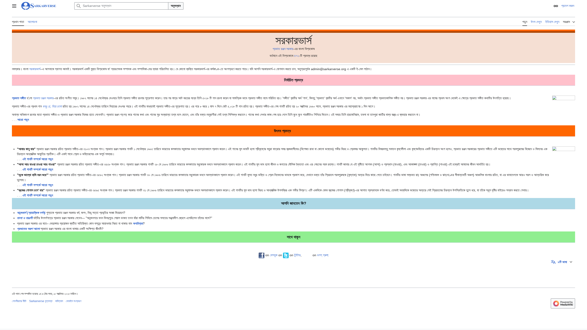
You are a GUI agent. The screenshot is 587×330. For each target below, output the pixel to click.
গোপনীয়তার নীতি (19, 301)
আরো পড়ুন (23, 119)
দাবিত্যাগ (59, 301)
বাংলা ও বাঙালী (25, 218)
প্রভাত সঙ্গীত (19, 98)
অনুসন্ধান (176, 6)
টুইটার (297, 255)
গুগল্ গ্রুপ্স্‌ (322, 255)
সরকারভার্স (34, 69)
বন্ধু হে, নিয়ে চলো (52, 106)
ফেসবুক (273, 255)
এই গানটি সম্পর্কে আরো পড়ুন (37, 159)
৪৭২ (296, 56)
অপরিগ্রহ (138, 223)
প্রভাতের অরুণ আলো (28, 229)
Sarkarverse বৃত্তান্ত (41, 301)
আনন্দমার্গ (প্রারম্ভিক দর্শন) (31, 212)
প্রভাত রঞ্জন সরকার (283, 49)
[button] (14, 6)
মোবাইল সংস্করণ (73, 301)
